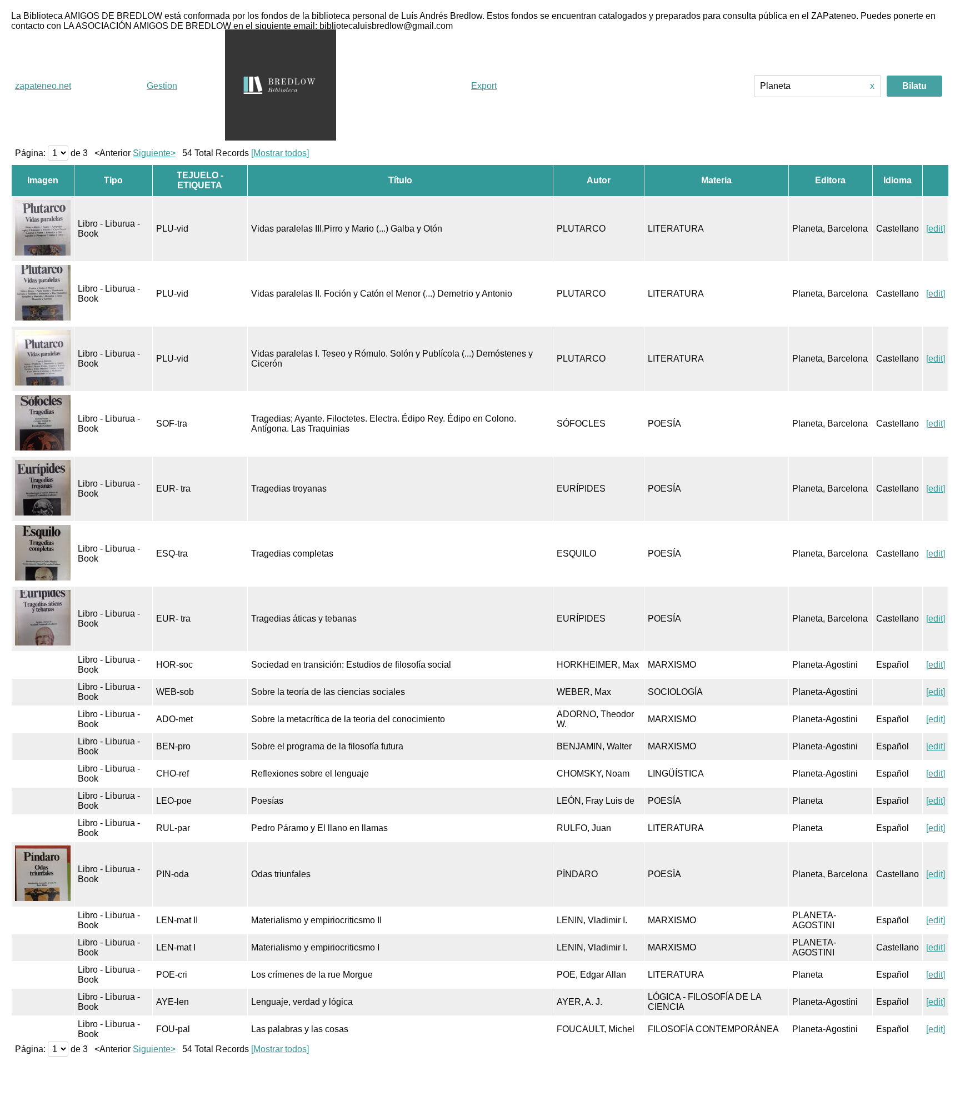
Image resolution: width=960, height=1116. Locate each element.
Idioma (897, 180)
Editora (830, 180)
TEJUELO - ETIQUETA (200, 180)
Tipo (113, 180)
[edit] (935, 228)
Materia (716, 180)
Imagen (42, 180)
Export (484, 86)
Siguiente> (154, 153)
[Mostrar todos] (280, 153)
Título (400, 180)
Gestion (162, 86)
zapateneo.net (43, 86)
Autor (599, 180)
